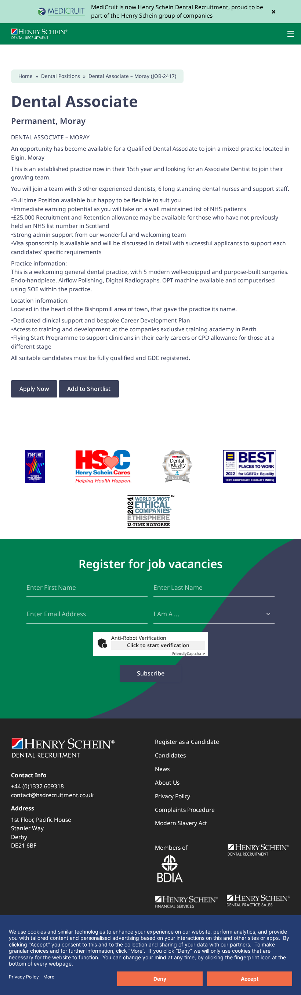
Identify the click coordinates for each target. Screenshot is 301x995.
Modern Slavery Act (181, 823)
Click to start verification (158, 645)
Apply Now (34, 389)
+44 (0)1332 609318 (37, 786)
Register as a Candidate (187, 742)
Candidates (170, 755)
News (162, 769)
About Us (167, 782)
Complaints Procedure (185, 810)
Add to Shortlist (88, 389)
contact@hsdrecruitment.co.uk (52, 795)
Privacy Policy (172, 796)
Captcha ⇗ (188, 653)
